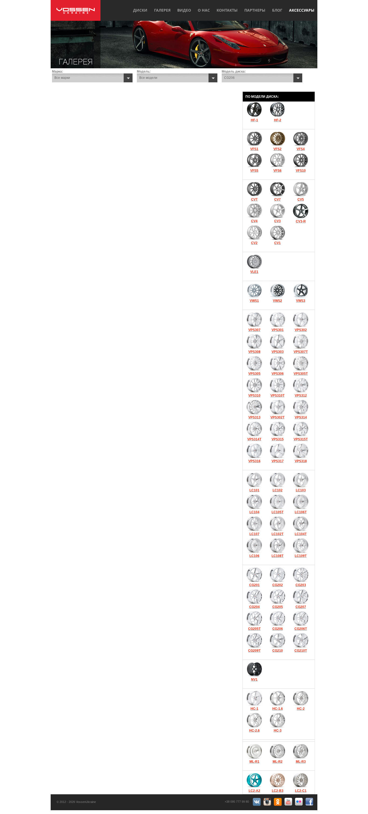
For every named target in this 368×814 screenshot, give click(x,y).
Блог (277, 10)
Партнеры (254, 10)
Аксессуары (301, 10)
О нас (204, 10)
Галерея (162, 10)
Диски (140, 10)
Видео (184, 10)
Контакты (227, 10)
